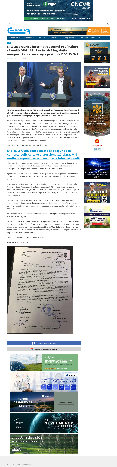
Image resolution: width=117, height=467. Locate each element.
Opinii (93, 38)
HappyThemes (27, 464)
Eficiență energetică (69, 38)
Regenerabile (55, 38)
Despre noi (12, 24)
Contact (21, 24)
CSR (99, 38)
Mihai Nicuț (10, 59)
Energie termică (29, 38)
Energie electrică (14, 38)
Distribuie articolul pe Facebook (45, 343)
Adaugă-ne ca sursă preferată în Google (45, 349)
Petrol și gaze (42, 38)
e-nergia (14, 464)
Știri (9, 43)
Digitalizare (84, 38)
